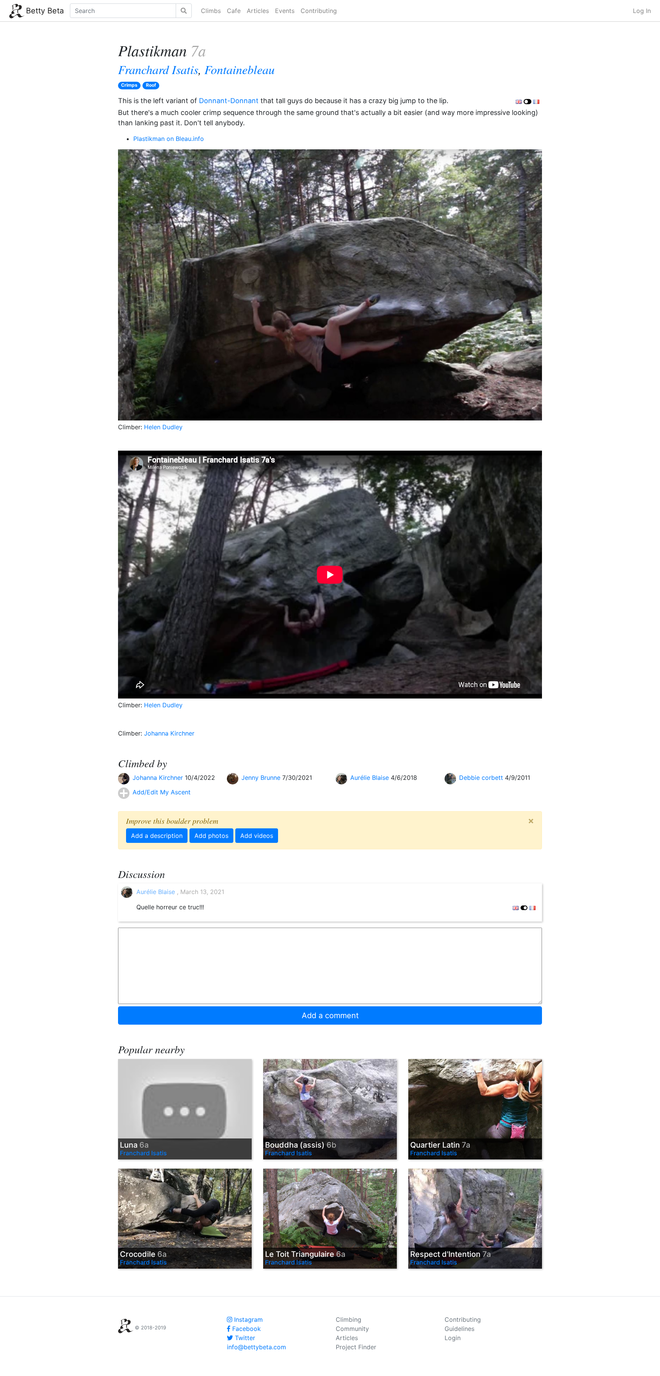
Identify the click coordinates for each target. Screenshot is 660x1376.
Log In (642, 11)
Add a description (157, 835)
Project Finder (356, 1347)
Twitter (244, 1338)
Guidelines (459, 1328)
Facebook (245, 1328)
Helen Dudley (163, 427)
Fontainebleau (239, 69)
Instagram (247, 1319)
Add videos (256, 835)
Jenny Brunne (261, 777)
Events (284, 11)
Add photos (211, 835)
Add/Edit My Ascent (162, 792)
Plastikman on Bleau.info (168, 138)
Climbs (211, 11)
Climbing (348, 1319)
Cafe (234, 11)
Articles (258, 11)
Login (453, 1338)
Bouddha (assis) (300, 1145)
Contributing (319, 11)
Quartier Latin (440, 1145)
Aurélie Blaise (370, 777)
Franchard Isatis (158, 69)
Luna (134, 1145)
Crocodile (143, 1254)
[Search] (184, 10)
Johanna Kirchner (169, 733)
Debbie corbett (482, 777)
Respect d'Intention (450, 1254)
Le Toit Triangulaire (305, 1254)
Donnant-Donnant (229, 101)
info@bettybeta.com (256, 1347)
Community (352, 1328)
